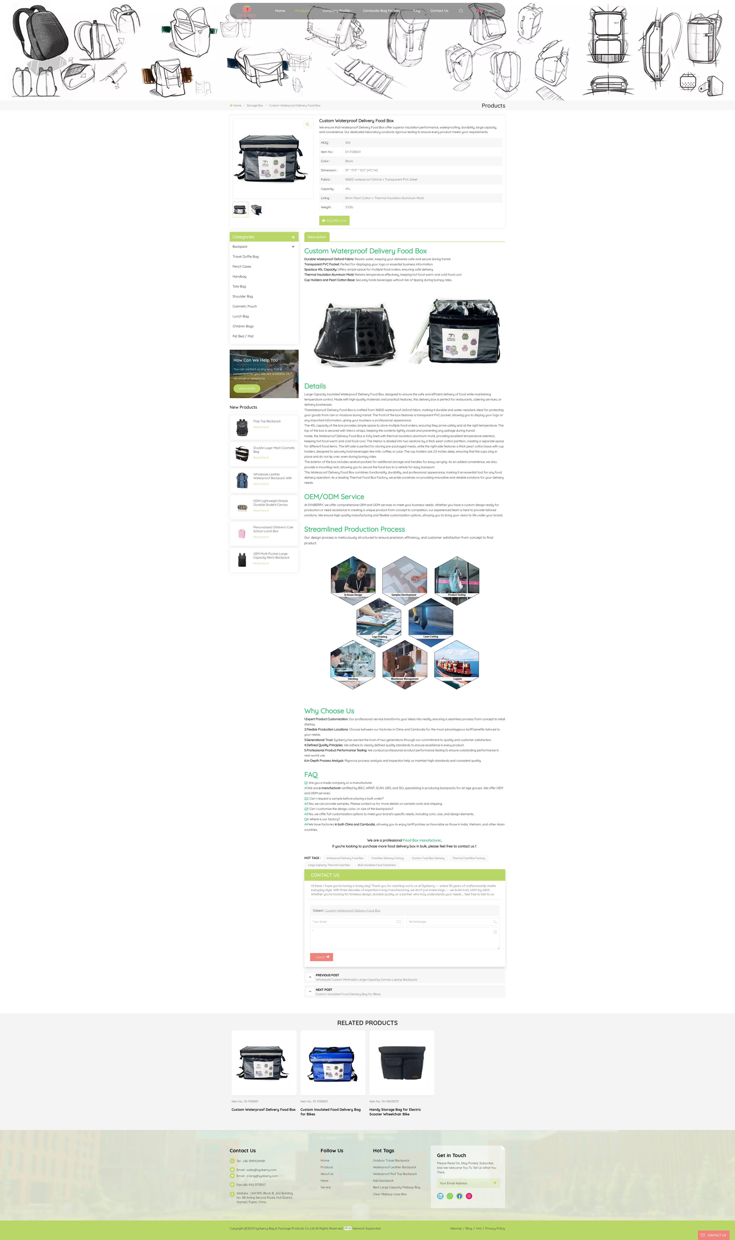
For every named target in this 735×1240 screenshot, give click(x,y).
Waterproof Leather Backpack (394, 1167)
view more (246, 388)
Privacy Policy (495, 1228)
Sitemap (456, 1228)
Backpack (240, 246)
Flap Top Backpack (267, 421)
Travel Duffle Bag (246, 256)
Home (280, 10)
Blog (469, 1228)
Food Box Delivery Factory (388, 858)
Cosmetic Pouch (245, 306)
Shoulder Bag (243, 296)
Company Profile (336, 10)
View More (264, 1092)
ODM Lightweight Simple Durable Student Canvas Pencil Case (270, 502)
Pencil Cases (242, 266)
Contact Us (439, 10)
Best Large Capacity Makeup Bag (396, 1187)
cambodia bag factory (381, 10)
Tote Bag (239, 286)
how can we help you (256, 360)
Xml (479, 1228)
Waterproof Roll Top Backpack (395, 1174)
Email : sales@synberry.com (257, 1170)
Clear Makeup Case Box (390, 1194)
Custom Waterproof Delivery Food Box (352, 910)
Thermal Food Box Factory (468, 858)
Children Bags (243, 326)
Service (326, 1187)
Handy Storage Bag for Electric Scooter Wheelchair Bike (395, 1111)
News (324, 1180)
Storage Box (255, 105)
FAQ (416, 10)
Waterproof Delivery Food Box (344, 858)
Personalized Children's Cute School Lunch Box (273, 529)
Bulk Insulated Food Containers (377, 865)
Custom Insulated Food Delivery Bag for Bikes (331, 1111)
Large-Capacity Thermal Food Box (329, 865)
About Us (327, 1174)
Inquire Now (336, 220)
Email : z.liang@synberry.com (257, 1176)
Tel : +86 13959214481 (251, 1161)
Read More (260, 427)
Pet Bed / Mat (243, 336)
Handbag (240, 276)
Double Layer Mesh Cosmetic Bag (274, 449)
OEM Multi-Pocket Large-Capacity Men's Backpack (271, 555)
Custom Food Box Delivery (428, 858)
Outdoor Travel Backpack (391, 1160)
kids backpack (383, 1180)
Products (302, 10)
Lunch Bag (241, 316)
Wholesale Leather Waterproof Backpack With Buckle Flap (272, 476)
